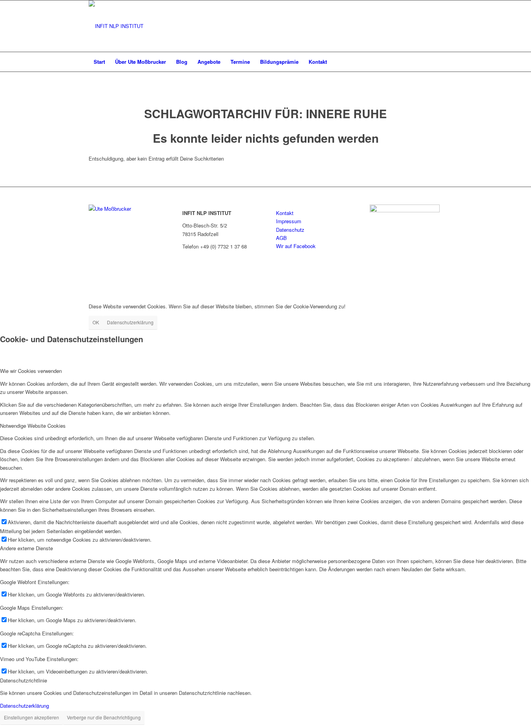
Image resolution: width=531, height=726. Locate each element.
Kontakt (284, 213)
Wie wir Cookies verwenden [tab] (31, 370)
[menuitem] (99, 62)
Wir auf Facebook (296, 246)
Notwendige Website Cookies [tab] (33, 425)
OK (96, 322)
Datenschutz (290, 229)
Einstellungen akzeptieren (31, 717)
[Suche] (437, 62)
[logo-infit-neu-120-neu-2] (116, 26)
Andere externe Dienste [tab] (26, 548)
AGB (281, 237)
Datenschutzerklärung (130, 322)
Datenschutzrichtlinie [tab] (23, 680)
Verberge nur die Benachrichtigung (104, 717)
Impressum (288, 221)
